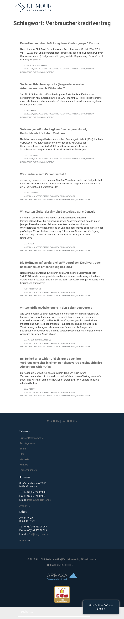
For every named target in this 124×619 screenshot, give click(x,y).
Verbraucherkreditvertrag (72, 69)
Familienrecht (41, 65)
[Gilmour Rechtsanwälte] (64, 7)
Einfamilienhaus (67, 196)
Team (23, 448)
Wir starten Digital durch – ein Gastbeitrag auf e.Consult (57, 211)
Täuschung (54, 69)
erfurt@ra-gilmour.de (37, 534)
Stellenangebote (28, 470)
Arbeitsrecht (30, 110)
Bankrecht (29, 389)
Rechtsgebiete (27, 443)
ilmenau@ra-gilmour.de (39, 500)
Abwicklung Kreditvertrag (36, 196)
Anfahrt (23, 506)
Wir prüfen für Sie (32, 289)
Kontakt (24, 464)
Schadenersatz (41, 69)
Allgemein (29, 65)
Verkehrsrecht (31, 155)
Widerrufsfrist (47, 72)
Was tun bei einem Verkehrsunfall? (43, 174)
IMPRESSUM (53, 421)
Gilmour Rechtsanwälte (32, 438)
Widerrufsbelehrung (30, 72)
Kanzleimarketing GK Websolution (79, 559)
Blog (22, 454)
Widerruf (90, 69)
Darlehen (28, 69)
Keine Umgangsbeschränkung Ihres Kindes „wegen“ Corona (59, 43)
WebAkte (24, 459)
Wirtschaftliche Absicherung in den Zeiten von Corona (56, 307)
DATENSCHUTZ (70, 421)
